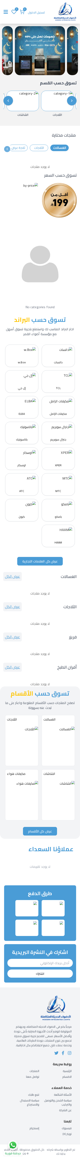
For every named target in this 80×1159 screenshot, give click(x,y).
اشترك (40, 973)
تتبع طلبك (33, 1094)
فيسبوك (67, 1128)
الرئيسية (67, 1071)
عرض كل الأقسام (40, 831)
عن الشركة (65, 1110)
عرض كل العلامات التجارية (39, 561)
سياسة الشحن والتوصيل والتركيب (58, 1102)
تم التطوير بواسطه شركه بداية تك (61, 1152)
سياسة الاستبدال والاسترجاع (29, 1102)
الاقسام (67, 1076)
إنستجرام (34, 1128)
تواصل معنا (32, 1076)
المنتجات (34, 1071)
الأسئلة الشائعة (63, 1094)
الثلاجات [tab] (39, 148)
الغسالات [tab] (59, 148)
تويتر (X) (67, 1134)
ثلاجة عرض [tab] (18, 148)
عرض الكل (12, 576)
